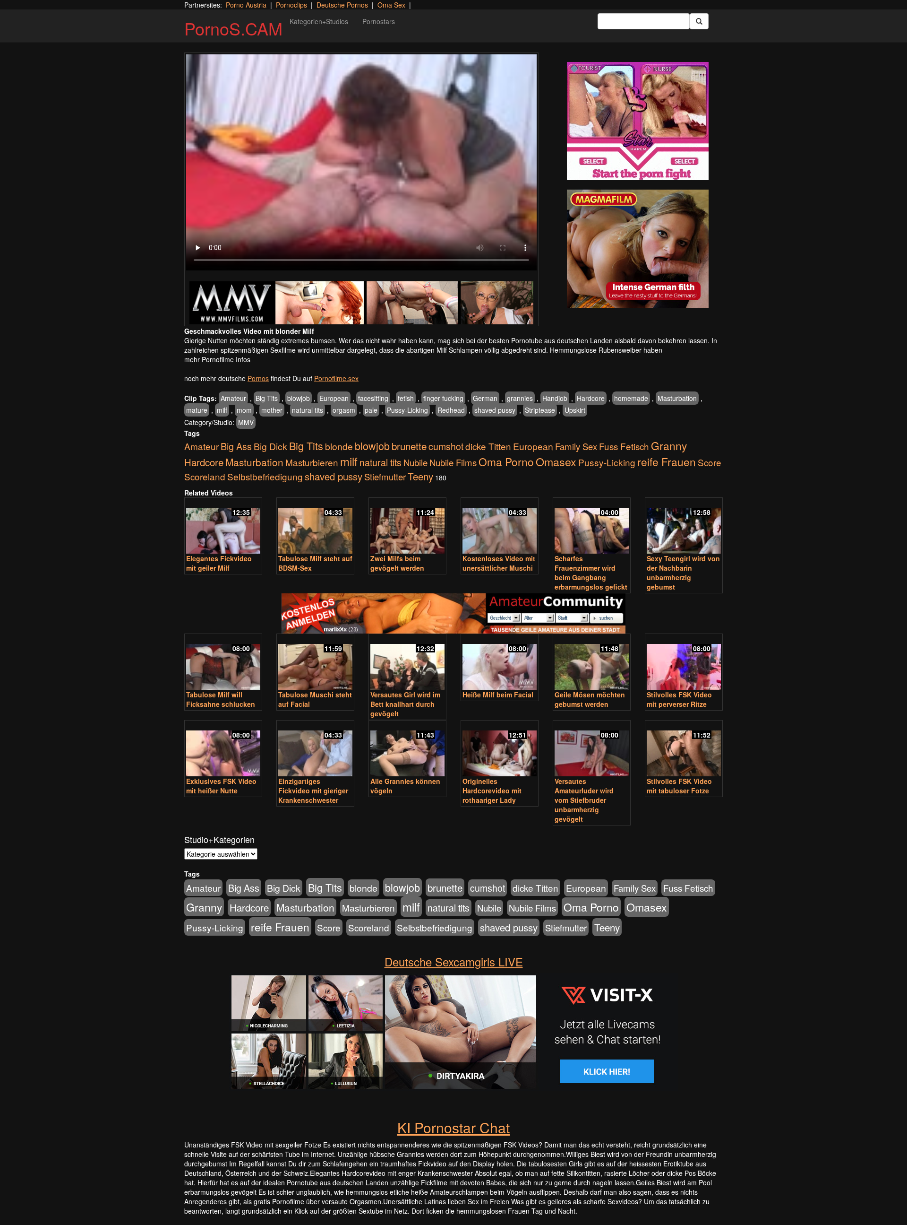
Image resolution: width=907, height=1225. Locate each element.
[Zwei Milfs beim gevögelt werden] (407, 526)
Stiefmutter (385, 476)
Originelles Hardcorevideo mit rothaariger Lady (492, 790)
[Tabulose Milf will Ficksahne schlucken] (223, 662)
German (485, 398)
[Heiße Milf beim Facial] (499, 662)
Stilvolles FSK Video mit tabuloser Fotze (679, 785)
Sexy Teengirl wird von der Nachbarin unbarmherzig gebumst (683, 572)
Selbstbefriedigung (265, 476)
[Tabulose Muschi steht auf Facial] (315, 662)
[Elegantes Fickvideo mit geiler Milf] (223, 526)
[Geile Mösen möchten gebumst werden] (592, 662)
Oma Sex (391, 4)
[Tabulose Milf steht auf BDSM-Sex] (315, 526)
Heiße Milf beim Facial (497, 694)
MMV (246, 422)
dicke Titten (488, 446)
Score (709, 462)
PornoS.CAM (233, 28)
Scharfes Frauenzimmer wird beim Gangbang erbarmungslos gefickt (591, 572)
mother (271, 410)
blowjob (298, 398)
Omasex (556, 461)
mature (196, 410)
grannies (520, 398)
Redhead (451, 410)
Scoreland (204, 476)
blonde (339, 446)
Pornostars (378, 21)
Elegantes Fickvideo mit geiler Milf (219, 563)
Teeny (420, 476)
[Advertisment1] (638, 121)
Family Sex (576, 446)
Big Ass (236, 446)
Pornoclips (291, 4)
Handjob (554, 398)
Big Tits (267, 398)
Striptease (540, 410)
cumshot (445, 446)
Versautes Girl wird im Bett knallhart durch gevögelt (405, 704)
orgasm (344, 410)
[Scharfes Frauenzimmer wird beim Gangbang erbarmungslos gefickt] (592, 526)
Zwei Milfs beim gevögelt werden (397, 563)
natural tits (307, 410)
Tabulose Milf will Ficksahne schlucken (220, 699)
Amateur (233, 398)
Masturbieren (311, 462)
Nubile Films (453, 462)
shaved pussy (494, 410)
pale (371, 410)
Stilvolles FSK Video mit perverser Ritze (679, 699)
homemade (631, 398)
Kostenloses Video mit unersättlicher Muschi (498, 563)
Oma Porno (506, 461)
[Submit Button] (699, 21)
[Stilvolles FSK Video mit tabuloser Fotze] (684, 749)
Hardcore (591, 398)
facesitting (373, 398)
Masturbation (677, 398)
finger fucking (443, 398)
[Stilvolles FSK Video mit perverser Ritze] (684, 662)
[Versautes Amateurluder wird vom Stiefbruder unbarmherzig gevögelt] (592, 749)
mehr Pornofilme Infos (217, 359)
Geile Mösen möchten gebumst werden (590, 699)
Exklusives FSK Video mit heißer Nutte (221, 785)
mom (244, 410)
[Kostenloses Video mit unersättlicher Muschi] (499, 526)
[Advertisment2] (638, 249)
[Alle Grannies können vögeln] (407, 749)
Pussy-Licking (407, 410)
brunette (409, 446)
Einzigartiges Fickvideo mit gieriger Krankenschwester (313, 790)
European (334, 398)
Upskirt (575, 410)
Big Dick (270, 446)
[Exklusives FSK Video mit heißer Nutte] (223, 749)
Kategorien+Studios (319, 21)
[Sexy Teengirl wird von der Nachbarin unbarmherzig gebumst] (684, 526)
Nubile (415, 462)
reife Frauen (666, 461)
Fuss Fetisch (624, 446)
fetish (406, 398)
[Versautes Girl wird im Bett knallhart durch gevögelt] (407, 662)
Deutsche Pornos (342, 4)
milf (222, 410)
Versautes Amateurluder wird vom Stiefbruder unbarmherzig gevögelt (584, 800)
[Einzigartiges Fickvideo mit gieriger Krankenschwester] (315, 749)
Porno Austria (246, 4)
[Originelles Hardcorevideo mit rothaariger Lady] (499, 749)
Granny (669, 445)
